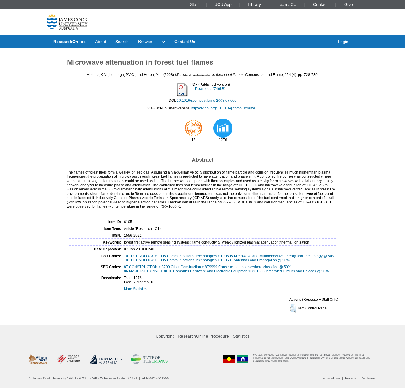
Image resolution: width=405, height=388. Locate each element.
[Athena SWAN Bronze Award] (38, 359)
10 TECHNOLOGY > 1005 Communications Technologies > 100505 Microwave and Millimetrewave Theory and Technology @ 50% (229, 256)
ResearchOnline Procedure (203, 336)
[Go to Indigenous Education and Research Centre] (229, 359)
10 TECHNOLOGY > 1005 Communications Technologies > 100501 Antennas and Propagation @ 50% (207, 260)
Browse (145, 41)
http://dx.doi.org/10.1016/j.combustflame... (224, 108)
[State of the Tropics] (149, 359)
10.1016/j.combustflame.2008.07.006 (207, 100)
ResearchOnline (69, 41)
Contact (320, 4)
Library (254, 4)
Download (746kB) (210, 89)
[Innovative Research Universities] (68, 359)
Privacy (350, 378)
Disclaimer (368, 378)
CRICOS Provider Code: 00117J (113, 378)
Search (122, 41)
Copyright (165, 336)
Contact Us (184, 41)
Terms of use (330, 378)
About (100, 41)
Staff (194, 4)
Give (348, 4)
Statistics (241, 336)
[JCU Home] (67, 20)
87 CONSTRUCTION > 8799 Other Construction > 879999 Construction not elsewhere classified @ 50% (207, 267)
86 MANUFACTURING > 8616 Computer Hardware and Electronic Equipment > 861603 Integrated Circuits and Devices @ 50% (226, 271)
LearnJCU (287, 4)
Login (343, 41)
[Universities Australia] (106, 359)
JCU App (223, 4)
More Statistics (135, 289)
